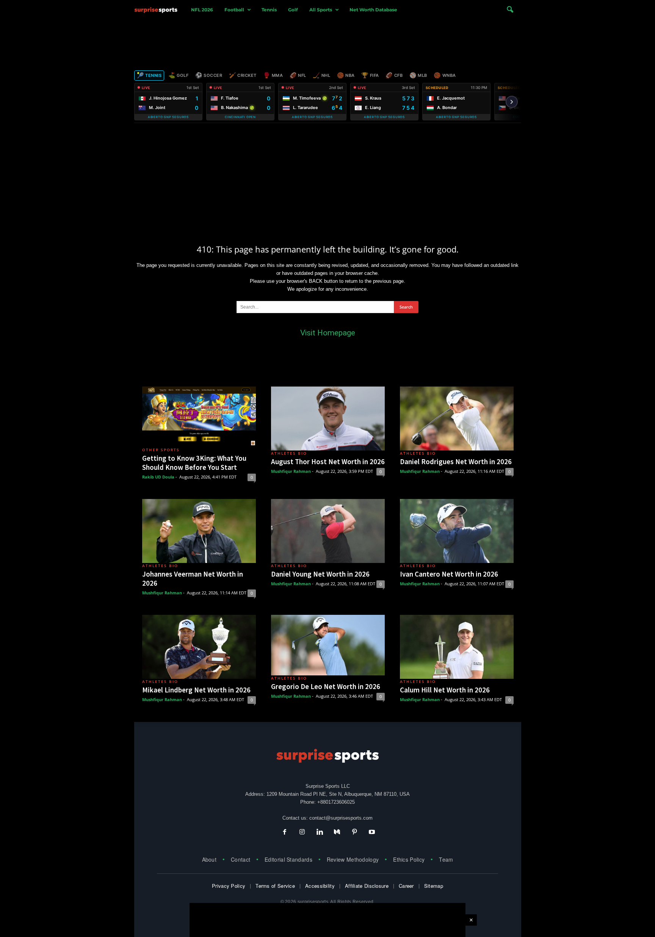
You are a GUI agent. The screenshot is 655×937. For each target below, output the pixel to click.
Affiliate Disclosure (367, 885)
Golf (293, 9)
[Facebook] (284, 833)
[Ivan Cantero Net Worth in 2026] (457, 531)
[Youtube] (371, 833)
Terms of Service (275, 885)
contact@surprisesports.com (341, 818)
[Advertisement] (327, 43)
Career (406, 885)
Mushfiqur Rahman (291, 471)
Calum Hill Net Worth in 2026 (445, 689)
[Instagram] (302, 833)
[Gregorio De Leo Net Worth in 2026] (328, 645)
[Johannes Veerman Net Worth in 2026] (199, 531)
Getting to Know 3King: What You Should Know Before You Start (194, 463)
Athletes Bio (289, 453)
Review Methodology (353, 859)
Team (446, 859)
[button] (509, 10)
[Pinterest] (354, 833)
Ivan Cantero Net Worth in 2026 (449, 573)
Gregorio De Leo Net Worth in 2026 (325, 686)
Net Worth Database (373, 9)
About (209, 859)
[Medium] (337, 833)
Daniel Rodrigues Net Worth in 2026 (456, 461)
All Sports (320, 9)
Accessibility (320, 885)
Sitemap (433, 885)
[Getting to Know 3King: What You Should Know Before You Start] (199, 417)
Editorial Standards (288, 859)
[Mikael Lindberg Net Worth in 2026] (199, 647)
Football (234, 9)
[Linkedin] (319, 833)
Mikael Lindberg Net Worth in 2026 (196, 689)
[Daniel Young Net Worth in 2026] (328, 531)
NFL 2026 (202, 9)
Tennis (269, 9)
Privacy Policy (228, 885)
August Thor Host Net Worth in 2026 (328, 461)
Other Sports (161, 449)
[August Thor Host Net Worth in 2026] (328, 419)
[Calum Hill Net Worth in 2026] (457, 647)
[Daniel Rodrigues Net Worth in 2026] (457, 419)
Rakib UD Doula (158, 477)
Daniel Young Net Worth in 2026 (320, 573)
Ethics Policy (409, 859)
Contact (240, 859)
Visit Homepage (327, 332)
